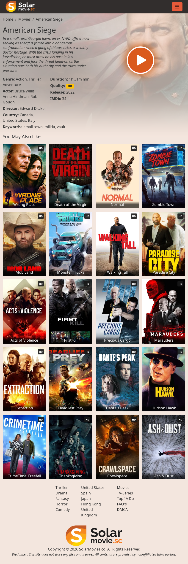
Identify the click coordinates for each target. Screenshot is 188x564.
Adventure (12, 84)
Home (8, 19)
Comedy (62, 509)
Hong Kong (91, 504)
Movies (24, 19)
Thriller (34, 79)
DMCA (122, 509)
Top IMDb (125, 498)
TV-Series (125, 493)
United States (14, 120)
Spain (86, 493)
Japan (86, 498)
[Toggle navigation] (177, 6)
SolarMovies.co (92, 549)
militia (49, 126)
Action (21, 79)
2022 (70, 92)
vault (61, 126)
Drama (61, 493)
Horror (61, 504)
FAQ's (122, 504)
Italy (31, 120)
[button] (140, 60)
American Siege (49, 19)
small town (33, 126)
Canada (26, 114)
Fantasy (62, 498)
